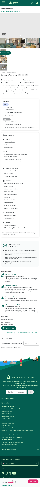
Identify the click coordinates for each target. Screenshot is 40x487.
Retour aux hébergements (11, 11)
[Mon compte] (37, 3)
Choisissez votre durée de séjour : (11, 343)
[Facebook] (3, 473)
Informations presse (8, 416)
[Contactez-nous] (32, 3)
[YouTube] (14, 473)
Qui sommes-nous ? (8, 406)
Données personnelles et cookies (12, 442)
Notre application (8, 398)
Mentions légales (7, 439)
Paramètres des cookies (9, 444)
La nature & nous (7, 411)
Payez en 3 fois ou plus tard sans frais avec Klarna (17, 430)
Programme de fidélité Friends (11, 409)
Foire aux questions (8, 423)
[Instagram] (6, 473)
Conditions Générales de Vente (11, 435)
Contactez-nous (7, 425)
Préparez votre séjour (8, 428)
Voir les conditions (20, 387)
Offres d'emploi (6, 413)
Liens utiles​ (6, 403)
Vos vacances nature (9, 449)
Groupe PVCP (6, 418)
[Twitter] (10, 473)
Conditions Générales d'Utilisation (12, 437)
